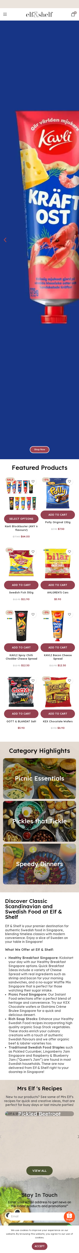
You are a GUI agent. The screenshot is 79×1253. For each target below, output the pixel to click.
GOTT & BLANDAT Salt (21, 721)
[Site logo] (39, 14)
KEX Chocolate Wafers (58, 721)
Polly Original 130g (57, 522)
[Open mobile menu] (5, 14)
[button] (5, 240)
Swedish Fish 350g (21, 592)
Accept (40, 1246)
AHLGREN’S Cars (57, 592)
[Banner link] (39, 778)
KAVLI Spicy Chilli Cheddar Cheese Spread (21, 656)
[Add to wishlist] (32, 481)
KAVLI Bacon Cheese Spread (58, 656)
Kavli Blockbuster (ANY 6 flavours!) (21, 528)
